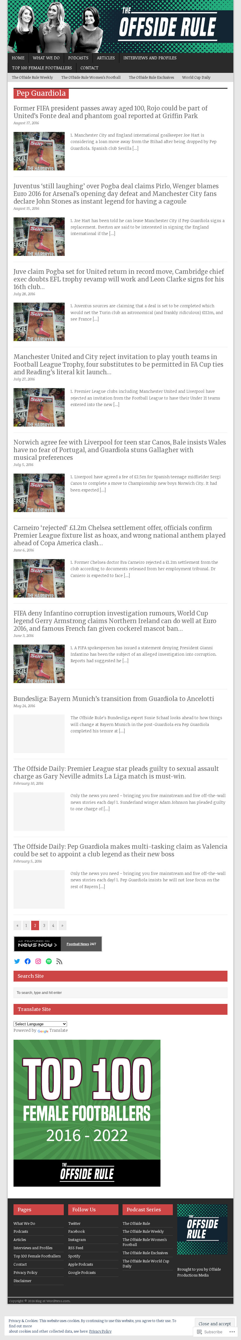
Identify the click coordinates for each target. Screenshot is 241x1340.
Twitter (74, 1223)
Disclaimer (22, 1280)
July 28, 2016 (24, 293)
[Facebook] (27, 961)
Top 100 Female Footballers (42, 68)
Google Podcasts (82, 1272)
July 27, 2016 (24, 379)
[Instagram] (38, 961)
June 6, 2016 (24, 550)
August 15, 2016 (26, 208)
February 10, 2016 (28, 783)
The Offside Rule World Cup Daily (146, 1263)
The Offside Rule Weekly (32, 77)
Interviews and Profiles (150, 58)
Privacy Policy (25, 1272)
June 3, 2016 (24, 635)
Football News (78, 944)
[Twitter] (17, 961)
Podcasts (78, 58)
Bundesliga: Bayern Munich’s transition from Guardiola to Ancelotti (114, 698)
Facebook (76, 1231)
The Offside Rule (136, 1223)
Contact (89, 68)
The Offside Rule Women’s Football (90, 77)
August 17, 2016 (26, 122)
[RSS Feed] (59, 961)
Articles (106, 58)
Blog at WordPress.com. (53, 1301)
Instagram (77, 1239)
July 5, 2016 (24, 464)
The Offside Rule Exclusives (151, 77)
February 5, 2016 (28, 861)
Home (18, 58)
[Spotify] (48, 961)
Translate (58, 1030)
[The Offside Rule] (120, 26)
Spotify (74, 1256)
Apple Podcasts (80, 1264)
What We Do (46, 58)
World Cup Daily (196, 77)
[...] (135, 148)
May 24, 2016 (24, 705)
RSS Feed (75, 1247)
